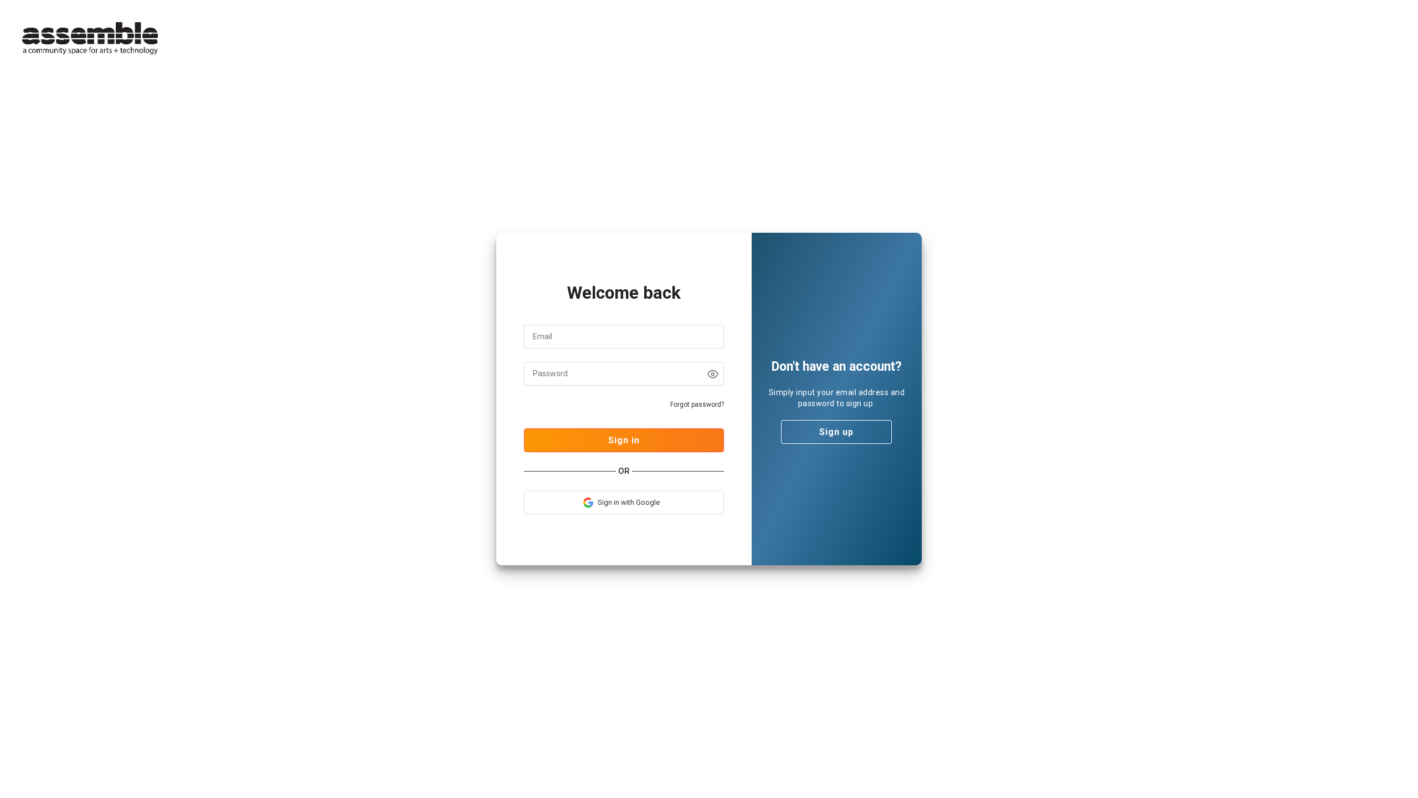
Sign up (836, 432)
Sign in (624, 440)
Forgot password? (697, 404)
